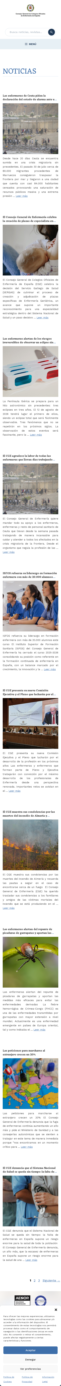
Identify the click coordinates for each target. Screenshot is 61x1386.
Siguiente (51, 1280)
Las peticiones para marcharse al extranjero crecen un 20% (24, 1052)
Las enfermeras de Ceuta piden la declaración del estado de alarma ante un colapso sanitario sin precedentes (29, 100)
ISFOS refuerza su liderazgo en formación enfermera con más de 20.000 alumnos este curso (30, 577)
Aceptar (31, 1350)
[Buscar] (51, 32)
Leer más (22, 196)
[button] (56, 1309)
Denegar (30, 1359)
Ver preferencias (30, 1368)
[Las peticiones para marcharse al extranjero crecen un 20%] (30, 1083)
